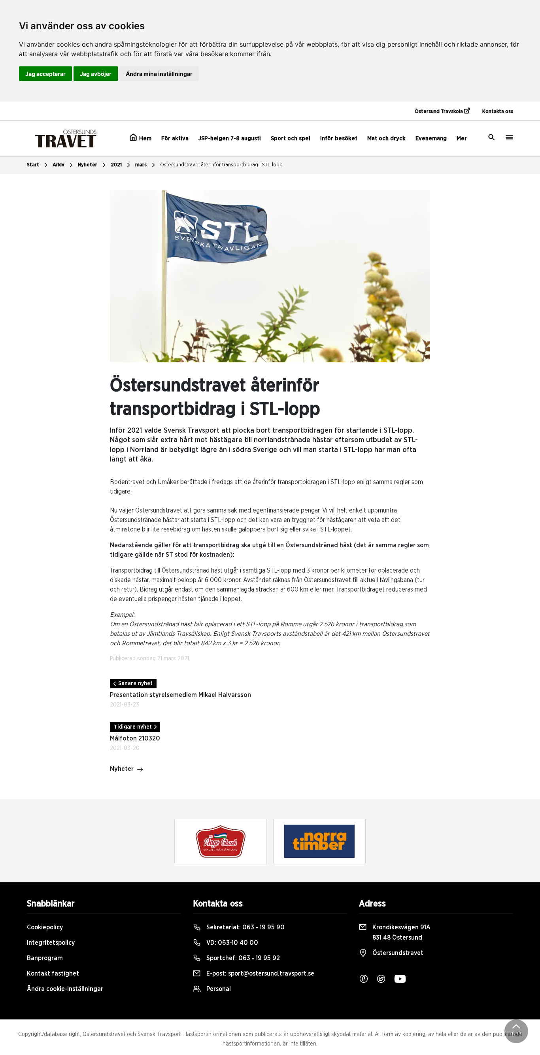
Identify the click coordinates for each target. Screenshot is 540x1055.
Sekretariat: (245, 927)
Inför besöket (338, 138)
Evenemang (431, 138)
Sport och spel (290, 138)
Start (33, 165)
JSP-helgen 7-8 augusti (229, 138)
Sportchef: (242, 958)
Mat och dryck (386, 138)
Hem (144, 138)
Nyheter (87, 165)
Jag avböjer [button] (95, 73)
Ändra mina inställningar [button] (159, 73)
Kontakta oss (497, 111)
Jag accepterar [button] (45, 73)
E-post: (259, 973)
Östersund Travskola (439, 111)
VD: (231, 943)
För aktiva (175, 138)
